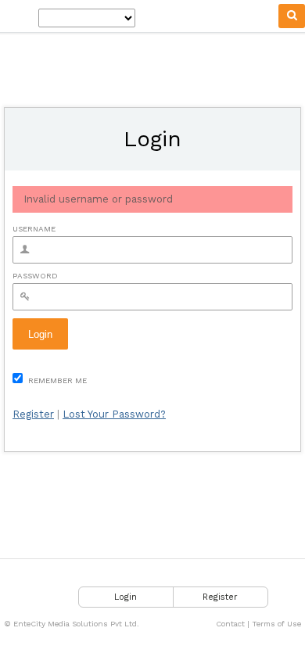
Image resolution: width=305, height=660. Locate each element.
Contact (230, 623)
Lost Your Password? (114, 414)
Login (125, 597)
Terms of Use (276, 623)
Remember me (56, 380)
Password (35, 275)
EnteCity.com (19, 16)
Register (33, 414)
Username (34, 228)
